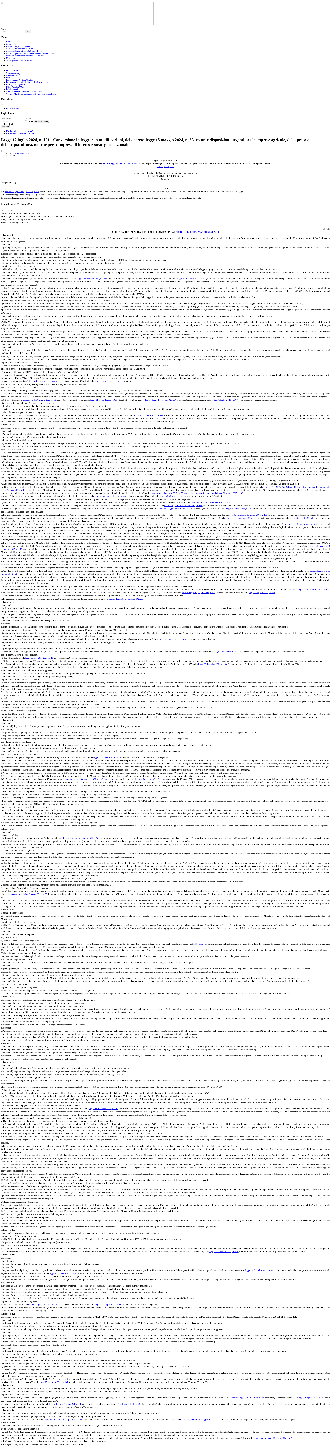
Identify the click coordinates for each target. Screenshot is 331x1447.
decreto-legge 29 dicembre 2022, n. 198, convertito (89, 779)
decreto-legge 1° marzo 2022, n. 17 (45, 381)
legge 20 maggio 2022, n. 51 (108, 1304)
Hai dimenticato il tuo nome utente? (20, 133)
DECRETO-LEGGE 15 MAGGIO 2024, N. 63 (197, 232)
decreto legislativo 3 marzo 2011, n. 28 (81, 838)
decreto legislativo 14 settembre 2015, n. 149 (211, 502)
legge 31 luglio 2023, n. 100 (103, 400)
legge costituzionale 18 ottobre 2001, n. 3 (273, 1438)
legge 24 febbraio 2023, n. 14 (151, 779)
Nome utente (30, 118)
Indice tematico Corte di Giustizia (19, 80)
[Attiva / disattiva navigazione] (2, 104)
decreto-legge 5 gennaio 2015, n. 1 (64, 1404)
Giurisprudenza (12, 73)
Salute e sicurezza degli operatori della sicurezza (25, 56)
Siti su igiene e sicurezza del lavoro (20, 60)
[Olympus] (77, 25)
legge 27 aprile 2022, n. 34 (107, 381)
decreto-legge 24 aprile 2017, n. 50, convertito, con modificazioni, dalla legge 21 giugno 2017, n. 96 (197, 493)
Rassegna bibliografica (15, 84)
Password (29, 121)
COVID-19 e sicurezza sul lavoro (20, 49)
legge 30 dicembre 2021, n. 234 (148, 415)
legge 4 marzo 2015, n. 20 (128, 1404)
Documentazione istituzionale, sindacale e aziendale (27, 82)
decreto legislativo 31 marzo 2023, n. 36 (127, 599)
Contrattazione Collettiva (16, 75)
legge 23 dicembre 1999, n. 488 (103, 1108)
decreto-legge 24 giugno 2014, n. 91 (198, 592)
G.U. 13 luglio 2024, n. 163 (165, 167)
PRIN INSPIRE (12, 108)
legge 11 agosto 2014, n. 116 (262, 592)
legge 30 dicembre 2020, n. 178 (107, 757)
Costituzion (200, 944)
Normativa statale (22, 153)
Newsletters (11, 58)
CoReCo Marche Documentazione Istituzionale (25, 91)
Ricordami (8, 124)
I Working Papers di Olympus (18, 46)
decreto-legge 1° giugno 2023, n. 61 (39, 400)
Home (8, 42)
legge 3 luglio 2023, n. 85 (171, 496)
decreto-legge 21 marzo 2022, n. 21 (44, 1304)
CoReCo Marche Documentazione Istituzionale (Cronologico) (31, 94)
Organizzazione (12, 44)
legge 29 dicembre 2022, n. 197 (91, 278)
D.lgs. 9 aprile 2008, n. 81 (17, 87)
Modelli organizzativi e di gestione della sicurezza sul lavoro (30, 53)
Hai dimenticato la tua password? (19, 131)
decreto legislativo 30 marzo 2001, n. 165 (183, 505)
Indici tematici (12, 89)
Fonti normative (12, 70)
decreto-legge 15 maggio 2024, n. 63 (120, 163)
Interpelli (9, 77)
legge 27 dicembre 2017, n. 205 (171, 639)
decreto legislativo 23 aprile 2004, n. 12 (309, 589)
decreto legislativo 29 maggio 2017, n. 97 (63, 1419)
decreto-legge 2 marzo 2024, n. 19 (176, 508)
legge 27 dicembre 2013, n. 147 (53, 1382)
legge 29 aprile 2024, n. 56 (238, 508)
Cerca (3, 29)
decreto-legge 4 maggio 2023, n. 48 (109, 496)
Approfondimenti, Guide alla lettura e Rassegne (25, 51)
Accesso (5, 127)
